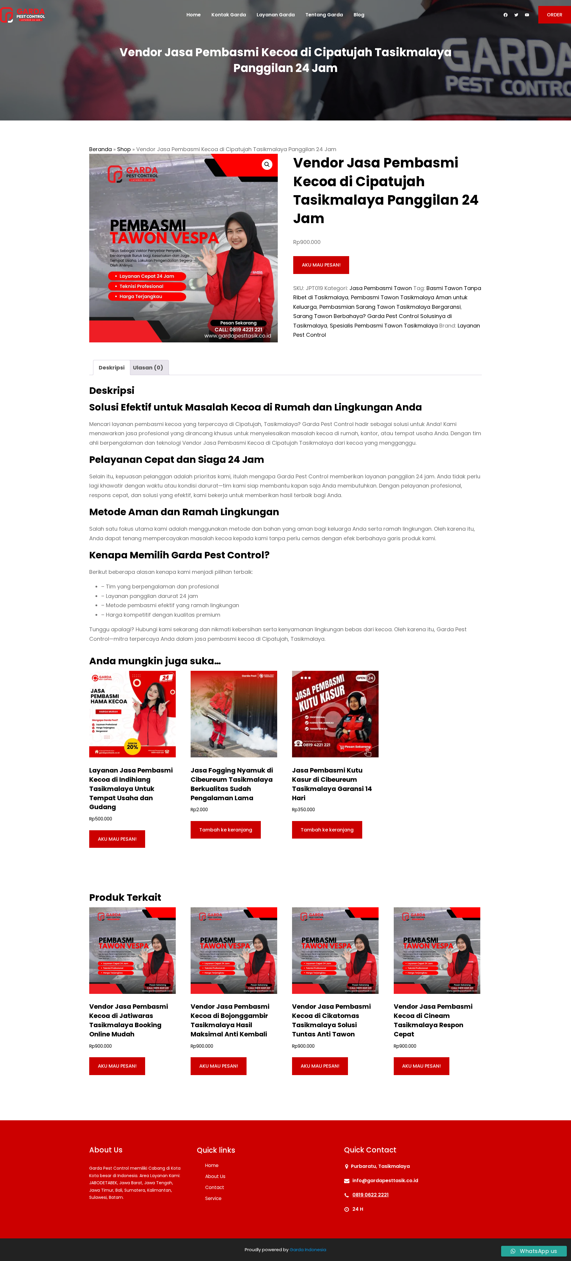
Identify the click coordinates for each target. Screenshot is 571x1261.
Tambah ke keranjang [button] (225, 829)
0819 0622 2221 (370, 1194)
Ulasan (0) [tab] (148, 367)
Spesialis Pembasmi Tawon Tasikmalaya (384, 325)
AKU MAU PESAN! (321, 264)
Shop (124, 149)
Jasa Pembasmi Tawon (380, 288)
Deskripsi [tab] (112, 367)
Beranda (100, 149)
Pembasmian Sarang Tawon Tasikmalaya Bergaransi (390, 307)
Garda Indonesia (308, 1249)
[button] (267, 164)
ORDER (554, 14)
